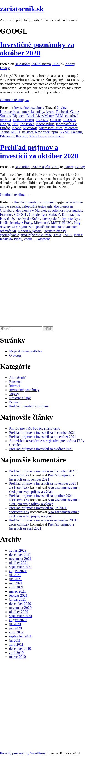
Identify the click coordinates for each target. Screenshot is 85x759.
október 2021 (18, 563)
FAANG (42, 120)
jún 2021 (15, 579)
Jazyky (14, 394)
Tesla (57, 235)
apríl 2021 (16, 587)
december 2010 (20, 648)
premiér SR (8, 231)
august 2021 (18, 571)
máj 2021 (15, 583)
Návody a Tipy (20, 398)
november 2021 (20, 559)
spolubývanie (9, 235)
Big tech (18, 116)
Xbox (33, 136)
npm (54, 132)
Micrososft (41, 223)
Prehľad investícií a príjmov (34, 202)
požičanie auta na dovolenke (56, 227)
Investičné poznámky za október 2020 (37, 48)
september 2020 (20, 616)
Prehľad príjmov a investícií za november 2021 (42, 437)
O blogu (15, 355)
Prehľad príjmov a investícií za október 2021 (41, 449)
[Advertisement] (42, 283)
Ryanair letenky (55, 231)
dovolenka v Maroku (31, 210)
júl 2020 (15, 624)
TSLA (67, 235)
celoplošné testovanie (37, 206)
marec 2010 (17, 657)
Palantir (76, 132)
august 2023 (18, 550)
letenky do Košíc (28, 219)
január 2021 (17, 599)
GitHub (55, 120)
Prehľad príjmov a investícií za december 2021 (42, 432)
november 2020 (20, 608)
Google (5, 124)
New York (42, 132)
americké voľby (33, 112)
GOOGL (69, 120)
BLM (59, 116)
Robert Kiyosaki (30, 231)
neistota (27, 132)
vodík (28, 239)
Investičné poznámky (29, 107)
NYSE (64, 132)
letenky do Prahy (54, 219)
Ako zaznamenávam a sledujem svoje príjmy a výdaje (44, 490)
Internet (14, 386)
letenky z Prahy (21, 223)
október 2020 (18, 612)
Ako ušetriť (17, 378)
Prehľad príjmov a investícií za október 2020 (39, 151)
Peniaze (14, 402)
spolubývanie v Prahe (36, 235)
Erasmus (6, 214)
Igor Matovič (50, 214)
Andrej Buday (74, 167)
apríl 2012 (16, 632)
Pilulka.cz (7, 136)
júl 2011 (15, 640)
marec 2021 (17, 591)
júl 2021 (15, 575)
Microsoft (30, 128)
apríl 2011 (16, 644)
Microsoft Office (51, 128)
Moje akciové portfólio (25, 351)
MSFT (15, 132)
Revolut (21, 136)
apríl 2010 (16, 653)
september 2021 (20, 567)
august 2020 (18, 620)
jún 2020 (15, 628)
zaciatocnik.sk (22, 9)
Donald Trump (23, 120)
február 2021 (18, 595)
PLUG (67, 223)
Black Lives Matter (39, 116)
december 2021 (20, 554)
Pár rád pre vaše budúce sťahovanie (34, 428)
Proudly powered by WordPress (23, 753)
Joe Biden (27, 124)
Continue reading (14, 100)
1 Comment (41, 239)
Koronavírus (45, 124)
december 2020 (20, 603)
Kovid (16, 128)
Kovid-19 (7, 219)
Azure (50, 112)
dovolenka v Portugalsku (65, 210)
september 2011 (20, 636)
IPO (15, 124)
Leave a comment (50, 136)
